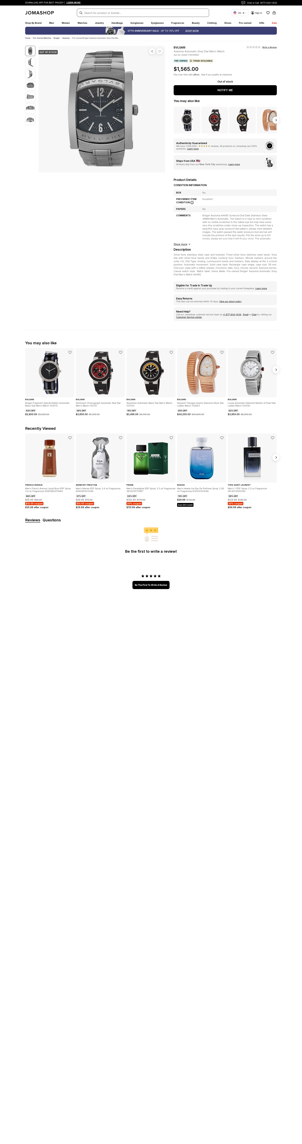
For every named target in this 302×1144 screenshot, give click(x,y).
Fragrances (177, 23)
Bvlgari (57, 38)
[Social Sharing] (152, 51)
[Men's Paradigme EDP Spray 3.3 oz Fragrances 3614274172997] (171, 438)
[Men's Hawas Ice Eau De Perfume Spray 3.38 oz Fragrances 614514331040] (222, 438)
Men (51, 23)
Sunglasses (136, 23)
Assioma (66, 38)
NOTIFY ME (225, 90)
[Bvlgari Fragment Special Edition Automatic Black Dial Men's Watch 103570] (70, 352)
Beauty (196, 23)
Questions (52, 520)
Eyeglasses (157, 23)
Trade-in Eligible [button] (203, 61)
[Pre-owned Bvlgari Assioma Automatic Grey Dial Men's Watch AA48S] (160, 51)
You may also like (187, 101)
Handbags (117, 23)
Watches (82, 23)
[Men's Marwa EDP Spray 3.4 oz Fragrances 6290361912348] (121, 438)
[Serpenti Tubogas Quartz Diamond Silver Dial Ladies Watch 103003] (222, 352)
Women (66, 23)
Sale (274, 23)
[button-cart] (274, 13)
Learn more (193, 148)
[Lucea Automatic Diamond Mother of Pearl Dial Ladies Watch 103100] (273, 352)
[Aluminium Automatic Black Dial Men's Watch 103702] (171, 352)
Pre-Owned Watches (42, 38)
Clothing (212, 23)
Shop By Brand (33, 23)
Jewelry (99, 23)
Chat (254, 314)
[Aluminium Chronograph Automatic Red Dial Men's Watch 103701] (121, 352)
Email (245, 314)
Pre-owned (245, 23)
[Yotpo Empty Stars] (253, 47)
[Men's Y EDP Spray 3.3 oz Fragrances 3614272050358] (273, 438)
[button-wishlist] (268, 13)
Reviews (32, 520)
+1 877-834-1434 (232, 314)
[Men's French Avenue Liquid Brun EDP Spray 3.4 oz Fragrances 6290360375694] (70, 438)
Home (27, 38)
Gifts (261, 23)
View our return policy (230, 301)
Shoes (227, 23)
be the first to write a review (151, 585)
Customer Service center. (189, 317)
